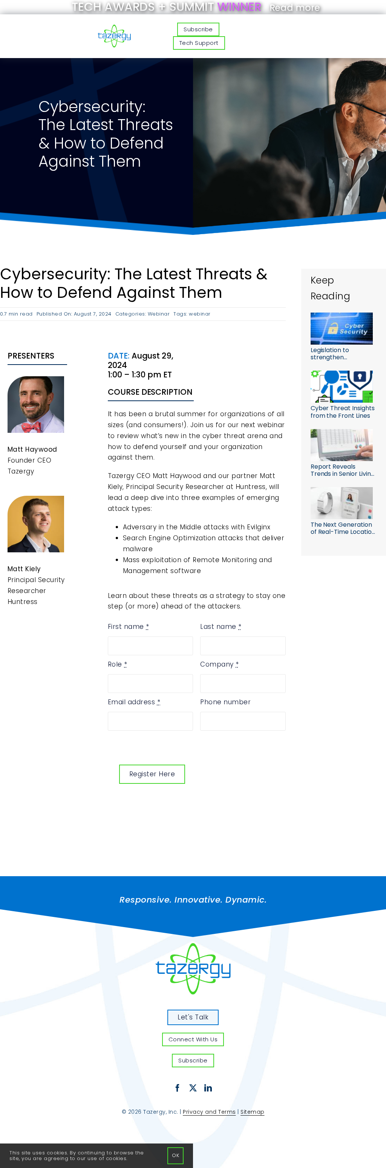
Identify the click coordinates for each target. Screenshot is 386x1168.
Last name (221, 626)
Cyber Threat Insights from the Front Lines (343, 412)
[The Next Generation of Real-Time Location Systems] (342, 503)
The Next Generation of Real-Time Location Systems (343, 528)
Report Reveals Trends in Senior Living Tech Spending (343, 470)
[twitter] (193, 1088)
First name (128, 626)
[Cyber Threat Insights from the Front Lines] (342, 387)
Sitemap (252, 1112)
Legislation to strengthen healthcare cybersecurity (331, 353)
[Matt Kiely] (193, 945)
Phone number (225, 702)
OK (175, 1155)
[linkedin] (208, 1088)
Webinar (159, 313)
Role (117, 664)
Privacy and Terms (209, 1112)
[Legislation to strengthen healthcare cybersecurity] (342, 329)
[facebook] (178, 1088)
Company (219, 664)
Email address (134, 702)
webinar (200, 313)
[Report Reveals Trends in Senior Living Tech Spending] (342, 445)
